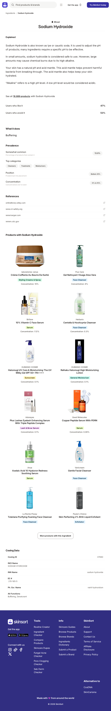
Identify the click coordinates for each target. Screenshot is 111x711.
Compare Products (38, 641)
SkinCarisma (90, 692)
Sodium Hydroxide (26, 13)
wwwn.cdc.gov (12, 221)
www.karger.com (13, 215)
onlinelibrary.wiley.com (15, 203)
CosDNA (88, 687)
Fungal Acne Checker (40, 654)
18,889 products (21, 96)
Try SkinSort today (98, 5)
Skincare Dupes (42, 648)
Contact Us (89, 636)
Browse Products (67, 631)
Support (88, 631)
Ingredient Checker (39, 633)
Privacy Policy (91, 654)
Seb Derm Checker (39, 671)
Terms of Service (92, 641)
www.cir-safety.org (14, 209)
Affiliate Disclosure (89, 648)
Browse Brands (66, 636)
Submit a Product (67, 649)
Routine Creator (42, 627)
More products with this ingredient (55, 536)
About (87, 627)
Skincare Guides (67, 627)
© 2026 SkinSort (55, 704)
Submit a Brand (66, 654)
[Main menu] (61, 5)
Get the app (73, 5)
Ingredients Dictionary (64, 643)
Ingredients (10, 13)
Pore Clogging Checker (41, 663)
